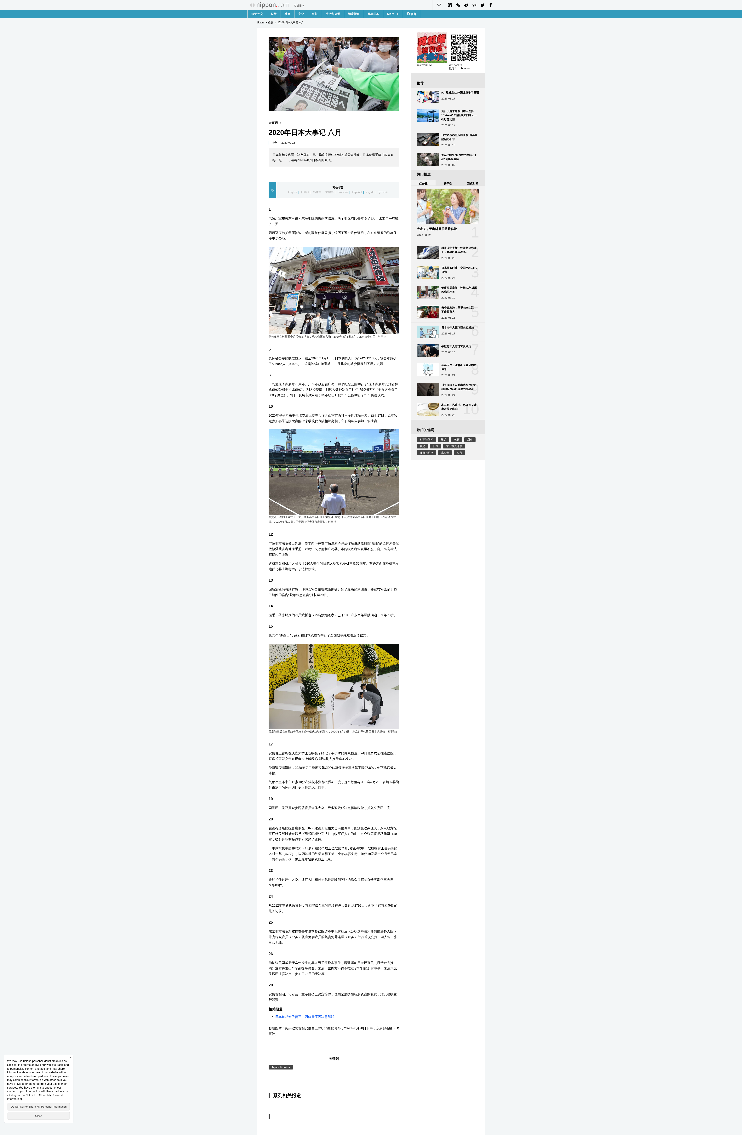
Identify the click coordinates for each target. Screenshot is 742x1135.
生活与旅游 (333, 13)
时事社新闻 (426, 439)
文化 (301, 13)
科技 (315, 13)
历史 (470, 439)
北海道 (445, 452)
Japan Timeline (280, 1067)
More (392, 13)
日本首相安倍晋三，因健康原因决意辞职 (304, 1017)
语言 (413, 14)
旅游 (443, 439)
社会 (287, 13)
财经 (274, 13)
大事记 (273, 122)
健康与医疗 (426, 452)
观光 (422, 446)
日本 (435, 446)
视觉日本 (373, 13)
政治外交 (257, 13)
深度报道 (354, 13)
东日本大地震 (454, 446)
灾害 (459, 452)
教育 (456, 439)
